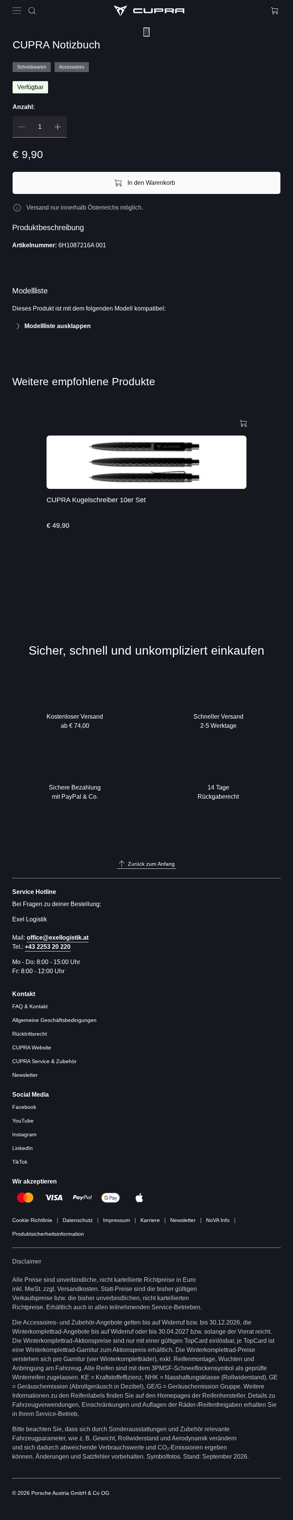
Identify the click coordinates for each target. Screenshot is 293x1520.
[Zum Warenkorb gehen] (275, 10)
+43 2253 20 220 (48, 946)
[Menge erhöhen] (57, 126)
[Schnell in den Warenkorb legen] (243, 422)
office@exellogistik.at (58, 937)
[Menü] (18, 10)
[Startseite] (149, 10)
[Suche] (32, 10)
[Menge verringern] (21, 126)
